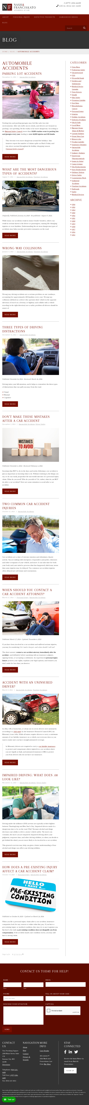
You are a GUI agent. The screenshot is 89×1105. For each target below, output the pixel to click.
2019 (73, 224)
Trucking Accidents (40, 177)
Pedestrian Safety (78, 70)
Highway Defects (78, 172)
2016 (73, 232)
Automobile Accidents (27, 77)
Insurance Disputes (79, 145)
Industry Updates (78, 153)
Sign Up (70, 1071)
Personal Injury (21, 17)
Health (74, 95)
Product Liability (78, 142)
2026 (73, 204)
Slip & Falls (76, 122)
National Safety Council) (15, 149)
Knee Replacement (79, 170)
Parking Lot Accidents (22, 73)
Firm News (76, 67)
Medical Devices (78, 194)
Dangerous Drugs (68, 17)
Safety (74, 192)
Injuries (75, 114)
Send (7, 1029)
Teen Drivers (77, 92)
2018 (73, 227)
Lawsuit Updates (78, 134)
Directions (6, 1065)
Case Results (44, 1051)
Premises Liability (79, 100)
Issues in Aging (77, 161)
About (5, 17)
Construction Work (79, 178)
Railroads (75, 189)
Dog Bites (75, 103)
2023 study (17, 732)
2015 (73, 235)
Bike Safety (76, 98)
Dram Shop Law (78, 136)
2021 (73, 218)
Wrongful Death (78, 78)
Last (25, 988)
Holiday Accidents (78, 117)
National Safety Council (13, 131)
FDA (73, 75)
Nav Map (47, 1064)
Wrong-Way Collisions (22, 248)
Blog (4, 23)
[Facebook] (65, 1052)
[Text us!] (9, 1100)
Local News (76, 125)
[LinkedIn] (70, 1052)
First (4, 988)
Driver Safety (40, 424)
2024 (73, 210)
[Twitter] (76, 1052)
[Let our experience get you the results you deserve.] (19, 7)
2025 (73, 207)
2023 (73, 213)
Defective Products (44, 17)
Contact (26, 1054)
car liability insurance (47, 746)
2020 (73, 221)
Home (5, 52)
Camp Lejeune (77, 164)
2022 (73, 215)
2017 (73, 229)
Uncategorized (77, 73)
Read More (10, 157)
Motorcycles (76, 139)
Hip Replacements (79, 167)
